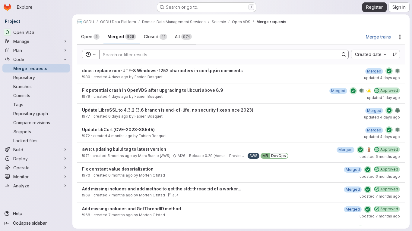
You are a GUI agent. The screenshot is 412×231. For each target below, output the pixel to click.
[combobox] (370, 54)
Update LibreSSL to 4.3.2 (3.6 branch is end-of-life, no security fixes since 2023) (167, 109)
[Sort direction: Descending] (395, 54)
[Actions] (400, 37)
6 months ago (120, 175)
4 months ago (120, 136)
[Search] (344, 54)
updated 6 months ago (380, 176)
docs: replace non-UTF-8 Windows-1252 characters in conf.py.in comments (162, 70)
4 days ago (118, 77)
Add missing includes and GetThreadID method (131, 208)
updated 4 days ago (382, 77)
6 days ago (118, 116)
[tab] (90, 36)
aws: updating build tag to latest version (124, 149)
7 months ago (120, 195)
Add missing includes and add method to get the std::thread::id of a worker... (161, 188)
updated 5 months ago (380, 156)
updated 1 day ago (383, 97)
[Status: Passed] (389, 71)
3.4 (175, 195)
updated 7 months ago (380, 196)
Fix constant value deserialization (118, 168)
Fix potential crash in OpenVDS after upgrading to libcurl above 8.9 (152, 90)
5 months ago (119, 155)
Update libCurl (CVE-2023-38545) (118, 129)
